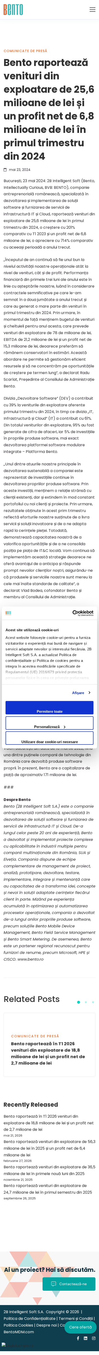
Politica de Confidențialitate (30, 1318)
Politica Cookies (18, 1325)
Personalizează (47, 726)
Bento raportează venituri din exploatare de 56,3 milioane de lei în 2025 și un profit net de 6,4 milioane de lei (49, 1148)
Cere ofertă (80, 1327)
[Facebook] (78, 1338)
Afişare (78, 693)
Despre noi (47, 1325)
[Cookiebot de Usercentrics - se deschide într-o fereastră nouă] (72, 613)
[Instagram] (93, 1338)
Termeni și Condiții (76, 1318)
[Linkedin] (85, 1338)
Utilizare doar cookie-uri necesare (49, 742)
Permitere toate (49, 711)
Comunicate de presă (25, 51)
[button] (78, 1002)
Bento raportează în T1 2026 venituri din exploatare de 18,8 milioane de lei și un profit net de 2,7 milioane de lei (49, 1123)
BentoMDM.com (19, 1332)
